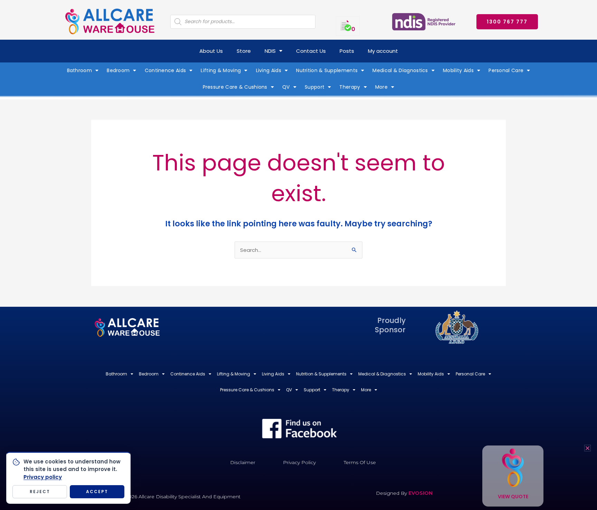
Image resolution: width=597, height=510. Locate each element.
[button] (587, 448)
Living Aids (268, 70)
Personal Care (506, 70)
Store (244, 51)
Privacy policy (42, 477)
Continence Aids (165, 70)
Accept (97, 491)
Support (314, 87)
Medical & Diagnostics (400, 70)
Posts (347, 51)
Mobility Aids (458, 70)
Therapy (349, 87)
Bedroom (118, 70)
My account (383, 51)
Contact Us (311, 51)
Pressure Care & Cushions (235, 87)
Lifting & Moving (221, 70)
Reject (40, 491)
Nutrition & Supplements (327, 70)
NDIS (270, 51)
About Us (211, 51)
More (381, 87)
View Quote (513, 496)
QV (286, 87)
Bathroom (79, 70)
